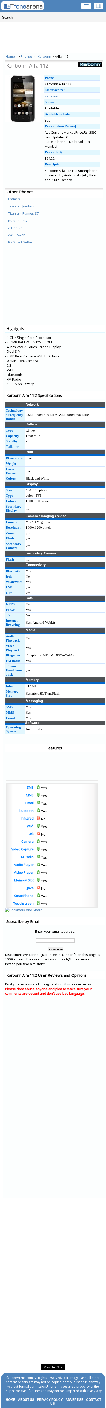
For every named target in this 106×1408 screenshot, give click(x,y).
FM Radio (27, 857)
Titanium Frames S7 (23, 213)
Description (53, 164)
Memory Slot (24, 880)
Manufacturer (55, 90)
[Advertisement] (25, 766)
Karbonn (44, 56)
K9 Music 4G (17, 220)
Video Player (24, 872)
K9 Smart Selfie (20, 242)
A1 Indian (15, 227)
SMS (30, 787)
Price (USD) (53, 152)
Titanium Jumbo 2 (21, 206)
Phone (49, 78)
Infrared (27, 818)
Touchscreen (23, 903)
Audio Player (24, 864)
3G (31, 833)
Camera (27, 841)
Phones (27, 56)
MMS (30, 795)
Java (30, 888)
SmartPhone (24, 895)
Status (49, 102)
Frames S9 (16, 199)
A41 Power (16, 235)
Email (29, 802)
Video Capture (22, 849)
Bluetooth (26, 810)
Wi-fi (30, 826)
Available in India (58, 114)
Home (10, 56)
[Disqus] (55, 1064)
